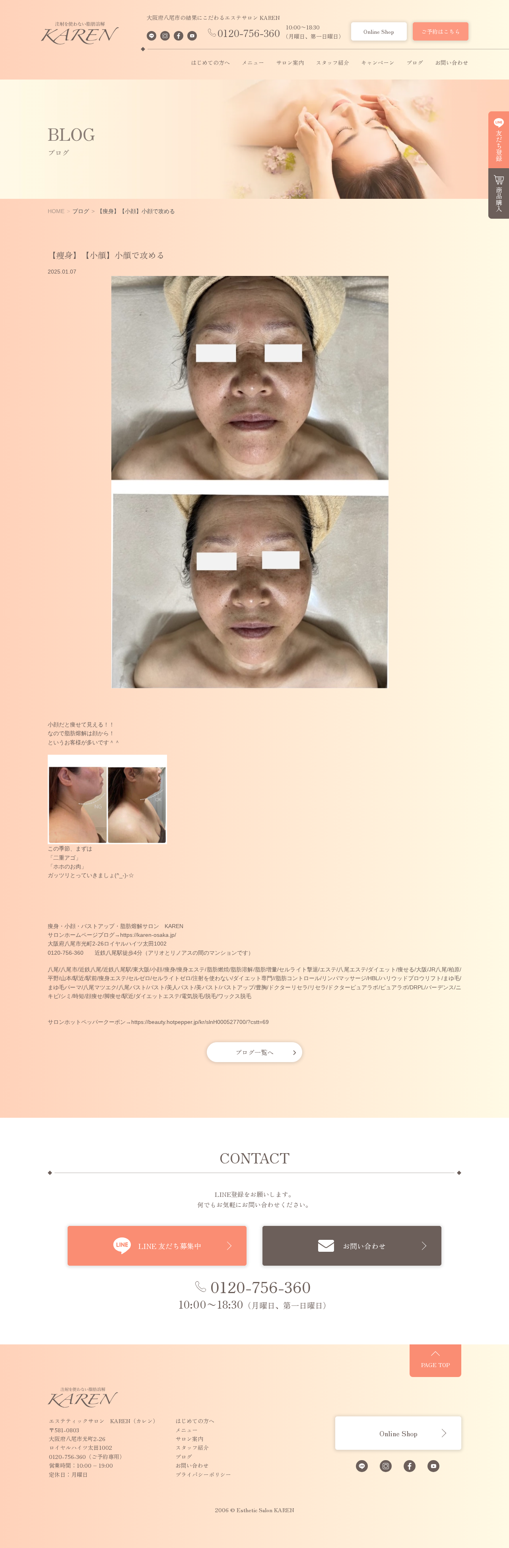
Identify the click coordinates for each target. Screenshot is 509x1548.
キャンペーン (377, 62)
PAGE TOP (435, 1365)
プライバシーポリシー (203, 1474)
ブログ (414, 62)
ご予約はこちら (440, 31)
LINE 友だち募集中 (169, 1246)
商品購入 (499, 199)
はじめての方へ (210, 62)
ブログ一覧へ (254, 1052)
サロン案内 (290, 62)
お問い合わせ (451, 62)
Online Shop (378, 31)
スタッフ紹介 (332, 62)
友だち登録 (499, 145)
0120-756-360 (249, 33)
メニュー (253, 62)
